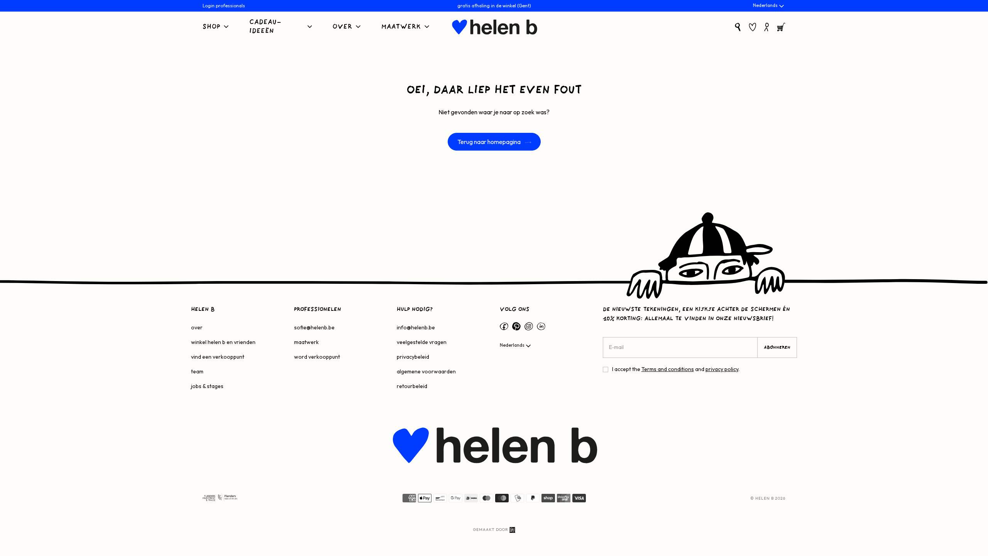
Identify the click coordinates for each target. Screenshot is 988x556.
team (197, 371)
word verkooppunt (317, 356)
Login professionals (224, 5)
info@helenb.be (416, 327)
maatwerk (306, 342)
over (197, 327)
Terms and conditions (667, 369)
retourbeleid (412, 386)
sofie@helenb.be (314, 327)
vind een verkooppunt (217, 356)
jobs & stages (207, 386)
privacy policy (721, 369)
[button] (216, 27)
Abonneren (777, 347)
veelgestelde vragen (422, 342)
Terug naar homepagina (489, 142)
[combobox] (769, 6)
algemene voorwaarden (426, 371)
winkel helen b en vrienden (223, 342)
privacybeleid (413, 356)
